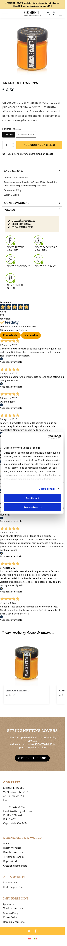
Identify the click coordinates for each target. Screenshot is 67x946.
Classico (9, 134)
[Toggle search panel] (48, 13)
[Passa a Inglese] (29, 938)
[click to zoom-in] (32, 48)
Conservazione (16, 203)
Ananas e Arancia (18, 690)
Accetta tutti (32, 498)
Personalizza (31, 507)
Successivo (31, 335)
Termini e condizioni (13, 908)
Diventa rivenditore (13, 852)
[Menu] (7, 13)
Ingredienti (13, 170)
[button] (60, 13)
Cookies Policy (10, 913)
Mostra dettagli (46, 488)
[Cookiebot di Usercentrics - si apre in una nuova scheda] (47, 437)
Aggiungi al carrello (39, 145)
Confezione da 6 (26, 134)
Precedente (10, 335)
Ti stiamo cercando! (13, 856)
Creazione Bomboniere (15, 865)
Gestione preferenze (14, 887)
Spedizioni (8, 904)
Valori (9, 209)
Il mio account (10, 882)
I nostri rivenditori (12, 847)
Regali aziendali (11, 861)
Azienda (7, 843)
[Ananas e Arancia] (26, 663)
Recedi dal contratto (14, 921)
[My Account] (53, 13)
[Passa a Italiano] (35, 938)
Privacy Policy (10, 917)
